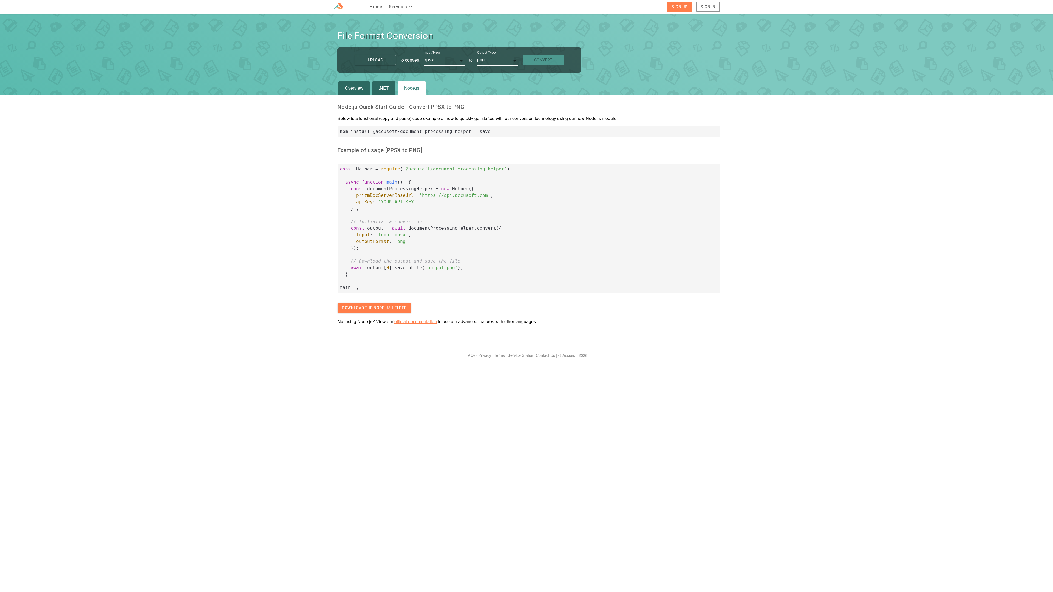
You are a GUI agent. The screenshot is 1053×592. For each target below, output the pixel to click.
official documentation (415, 321)
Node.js (411, 88)
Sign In (708, 7)
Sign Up (679, 7)
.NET (384, 88)
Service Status (520, 355)
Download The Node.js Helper (374, 308)
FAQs (470, 355)
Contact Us (545, 355)
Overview (354, 88)
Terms (499, 355)
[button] (401, 6)
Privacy (484, 355)
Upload (375, 60)
